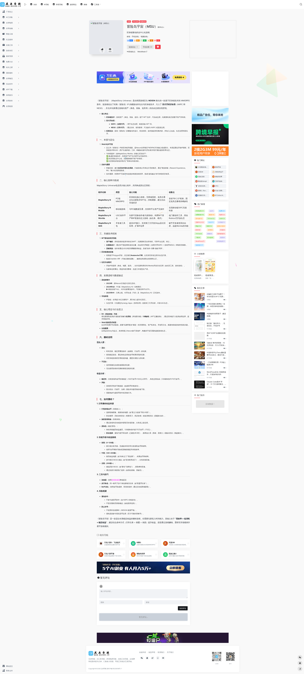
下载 (198, 237)
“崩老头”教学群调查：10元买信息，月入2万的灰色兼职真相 (216, 344)
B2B (222, 218)
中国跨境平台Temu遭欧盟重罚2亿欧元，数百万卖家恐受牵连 (216, 353)
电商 (222, 215)
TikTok (210, 218)
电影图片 (199, 245)
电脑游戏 (143, 21)
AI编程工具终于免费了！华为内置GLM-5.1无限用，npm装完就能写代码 (216, 295)
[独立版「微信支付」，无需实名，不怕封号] (199, 326)
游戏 (128, 21)
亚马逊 (199, 218)
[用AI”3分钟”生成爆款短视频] (199, 336)
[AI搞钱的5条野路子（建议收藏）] (199, 316)
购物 (209, 234)
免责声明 (151, 652)
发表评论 (182, 608)
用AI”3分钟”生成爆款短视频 (216, 334)
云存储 (221, 222)
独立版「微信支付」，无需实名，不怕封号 (216, 324)
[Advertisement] (213, 38)
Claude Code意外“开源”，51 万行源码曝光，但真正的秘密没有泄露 (216, 383)
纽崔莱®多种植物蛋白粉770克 (199, 275)
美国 (211, 215)
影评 (198, 230)
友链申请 (142, 652)
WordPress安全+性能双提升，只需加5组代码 (216, 373)
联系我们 (161, 652)
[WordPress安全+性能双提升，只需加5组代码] (199, 375)
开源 (222, 230)
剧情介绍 (221, 226)
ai (211, 211)
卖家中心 (200, 222)
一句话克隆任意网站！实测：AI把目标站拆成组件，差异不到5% (216, 305)
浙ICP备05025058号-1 (114, 668)
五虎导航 (104, 668)
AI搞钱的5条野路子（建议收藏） (216, 315)
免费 (222, 211)
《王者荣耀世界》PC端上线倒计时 (216, 363)
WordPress (200, 241)
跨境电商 (200, 211)
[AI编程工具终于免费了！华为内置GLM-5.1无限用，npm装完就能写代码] (199, 297)
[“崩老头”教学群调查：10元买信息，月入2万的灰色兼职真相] (199, 345)
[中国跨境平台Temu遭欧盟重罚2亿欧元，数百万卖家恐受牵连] (199, 355)
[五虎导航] (99, 654)
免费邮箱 (200, 215)
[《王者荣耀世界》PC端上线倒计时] (199, 365)
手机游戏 (135, 21)
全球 (210, 230)
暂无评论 (105, 577)
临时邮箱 (221, 234)
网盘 (198, 226)
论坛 (211, 222)
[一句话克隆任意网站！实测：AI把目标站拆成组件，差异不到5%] (199, 307)
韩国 (209, 226)
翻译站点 (160, 27)
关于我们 (170, 652)
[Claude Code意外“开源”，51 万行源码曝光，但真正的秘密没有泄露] (199, 384)
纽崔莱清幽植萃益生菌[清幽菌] (210, 275)
